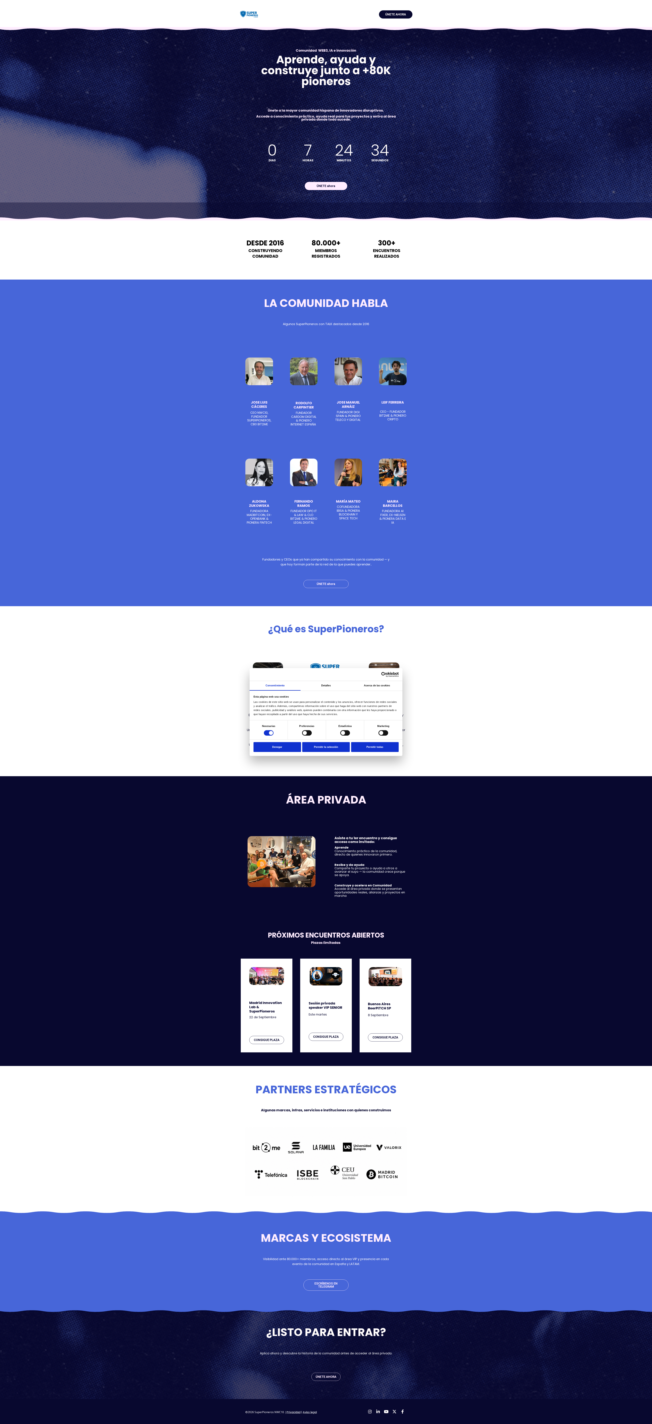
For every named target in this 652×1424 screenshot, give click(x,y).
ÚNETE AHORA (395, 14)
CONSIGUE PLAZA (266, 1040)
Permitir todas (374, 746)
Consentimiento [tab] (275, 685)
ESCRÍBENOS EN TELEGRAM (326, 1285)
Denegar (277, 746)
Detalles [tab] (326, 685)
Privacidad (294, 1412)
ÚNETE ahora (326, 186)
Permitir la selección (326, 746)
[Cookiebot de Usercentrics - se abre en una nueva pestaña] (384, 674)
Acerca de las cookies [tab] (377, 685)
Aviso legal (310, 1412)
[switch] (307, 733)
